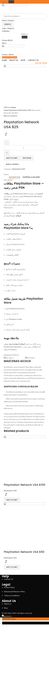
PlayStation (13, 110)
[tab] (14, 177)
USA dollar (9, 619)
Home (6, 110)
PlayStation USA (25, 110)
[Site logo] (14, 8)
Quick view (7, 480)
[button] (12, 500)
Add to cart (12, 158)
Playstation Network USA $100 (24, 485)
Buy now (27, 158)
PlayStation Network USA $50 (24, 552)
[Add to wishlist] (13, 480)
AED (7, 623)
